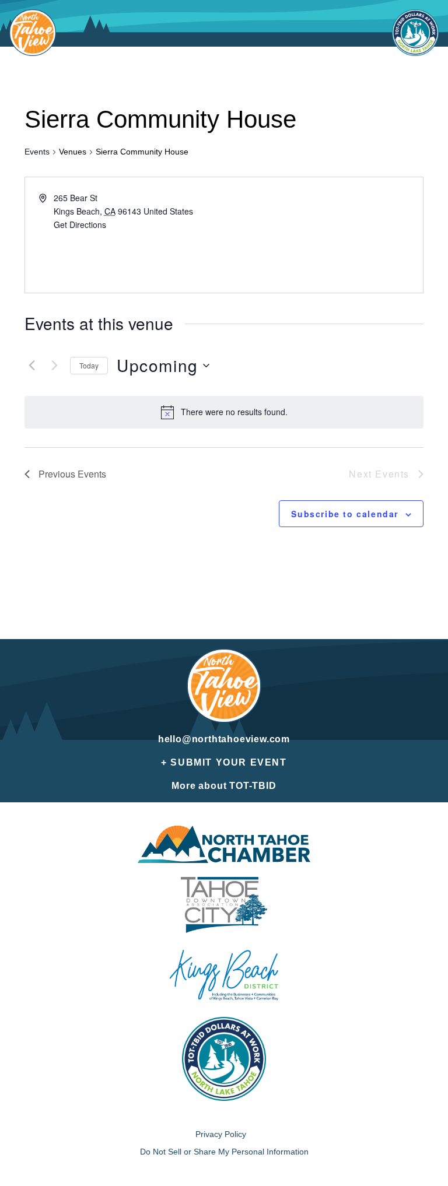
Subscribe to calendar (344, 514)
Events (37, 151)
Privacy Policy (220, 1134)
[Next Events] (54, 366)
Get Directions (80, 224)
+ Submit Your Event (223, 762)
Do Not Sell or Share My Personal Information (224, 1151)
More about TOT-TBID (224, 786)
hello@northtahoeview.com (224, 739)
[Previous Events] (31, 366)
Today (89, 365)
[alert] (234, 412)
